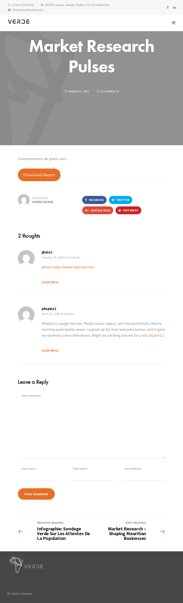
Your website (133, 468)
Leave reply (50, 282)
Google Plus (100, 210)
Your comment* (31, 395)
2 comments (109, 91)
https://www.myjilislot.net (73, 267)
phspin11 (49, 308)
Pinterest (130, 210)
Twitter (122, 200)
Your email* (80, 468)
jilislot (47, 252)
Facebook (96, 200)
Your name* (29, 468)
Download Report (39, 174)
